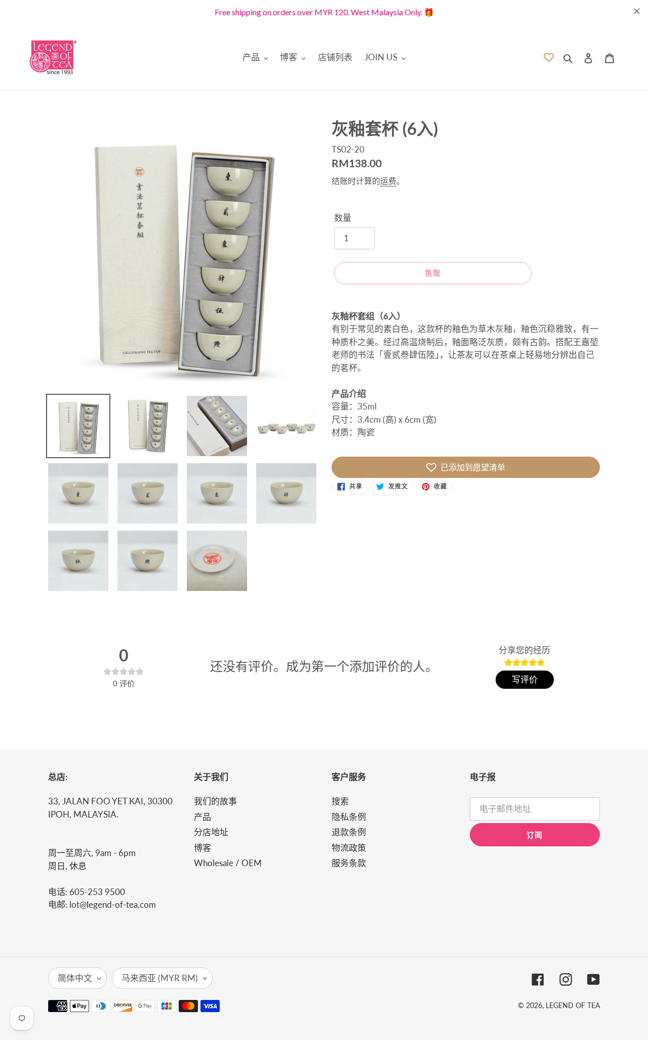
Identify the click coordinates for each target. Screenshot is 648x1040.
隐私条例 (349, 816)
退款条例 (349, 832)
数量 (342, 217)
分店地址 (211, 832)
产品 (202, 816)
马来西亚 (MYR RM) (160, 978)
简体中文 (75, 978)
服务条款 (349, 863)
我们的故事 (215, 801)
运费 (388, 180)
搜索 (340, 801)
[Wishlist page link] (549, 57)
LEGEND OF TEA (573, 1005)
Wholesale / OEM (228, 863)
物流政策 (349, 847)
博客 (202, 847)
